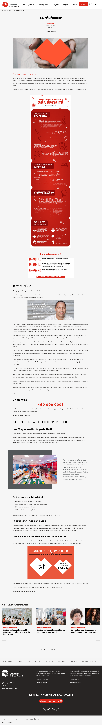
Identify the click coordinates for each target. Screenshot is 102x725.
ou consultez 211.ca (75, 682)
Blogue (75, 4)
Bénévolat (50, 23)
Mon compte (7, 662)
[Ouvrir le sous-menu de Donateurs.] (65, 6)
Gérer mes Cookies (7, 722)
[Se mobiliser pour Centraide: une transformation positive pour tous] (85, 616)
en (94, 4)
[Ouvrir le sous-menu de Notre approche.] (43, 6)
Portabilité (73, 662)
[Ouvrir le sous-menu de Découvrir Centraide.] (28, 6)
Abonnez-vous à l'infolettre (49, 701)
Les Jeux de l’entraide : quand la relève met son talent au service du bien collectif (16, 632)
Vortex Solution (44, 718)
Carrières (20, 662)
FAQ (29, 662)
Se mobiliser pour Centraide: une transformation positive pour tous (83, 631)
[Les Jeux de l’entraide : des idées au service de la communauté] (51, 616)
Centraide (13, 627)
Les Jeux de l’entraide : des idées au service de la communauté (51, 631)
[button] (99, 4)
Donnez (83, 4)
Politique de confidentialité (55, 662)
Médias (37, 662)
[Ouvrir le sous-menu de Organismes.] (55, 6)
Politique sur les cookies (90, 662)
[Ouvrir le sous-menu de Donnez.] (86, 4)
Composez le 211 (75, 680)
